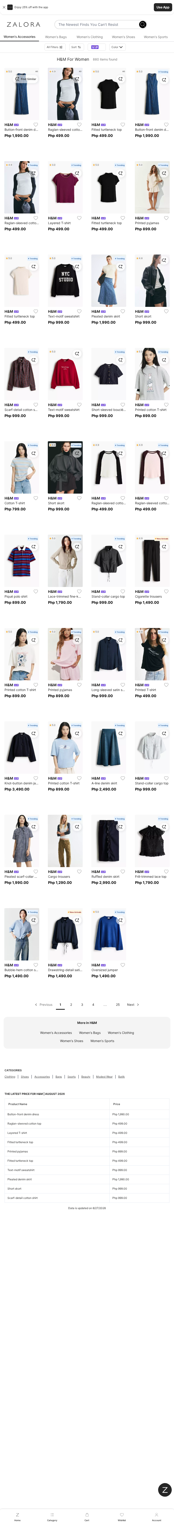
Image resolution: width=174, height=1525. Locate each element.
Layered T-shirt (17, 1133)
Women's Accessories (56, 1033)
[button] (87, 7)
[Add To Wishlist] (36, 124)
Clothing (10, 1076)
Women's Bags (90, 1033)
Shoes (25, 1076)
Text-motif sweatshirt (20, 1170)
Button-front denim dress (23, 1114)
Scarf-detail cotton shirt (22, 1198)
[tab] (19, 37)
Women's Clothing (121, 1033)
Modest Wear (104, 1076)
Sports (72, 1076)
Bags (59, 1076)
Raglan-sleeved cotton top (24, 1123)
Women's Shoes (71, 1041)
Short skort (14, 1188)
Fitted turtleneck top (20, 1142)
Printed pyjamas (17, 1151)
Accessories (42, 1076)
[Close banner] (4, 7)
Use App (163, 7)
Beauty (85, 1076)
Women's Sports (102, 1041)
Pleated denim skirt (19, 1179)
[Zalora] (24, 24)
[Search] (142, 24)
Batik (121, 1076)
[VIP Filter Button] (97, 47)
